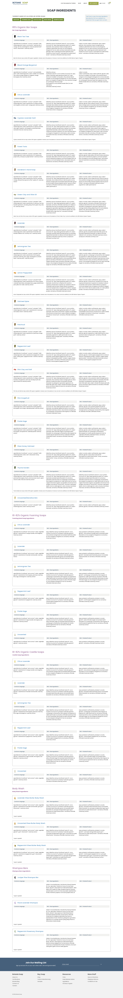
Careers (14, 985)
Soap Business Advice (68, 979)
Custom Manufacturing (68, 3)
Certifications (16, 979)
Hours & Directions (93, 977)
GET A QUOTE (93, 3)
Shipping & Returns (93, 979)
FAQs (64, 977)
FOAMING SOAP (26, 19)
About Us (14, 977)
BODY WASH (47, 19)
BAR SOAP (16, 19)
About (85, 3)
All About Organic (67, 983)
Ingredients (66, 981)
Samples (40, 981)
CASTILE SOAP (37, 19)
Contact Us (15, 983)
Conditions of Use (92, 981)
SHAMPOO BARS (58, 19)
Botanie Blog (15, 981)
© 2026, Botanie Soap (17, 994)
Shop (79, 3)
